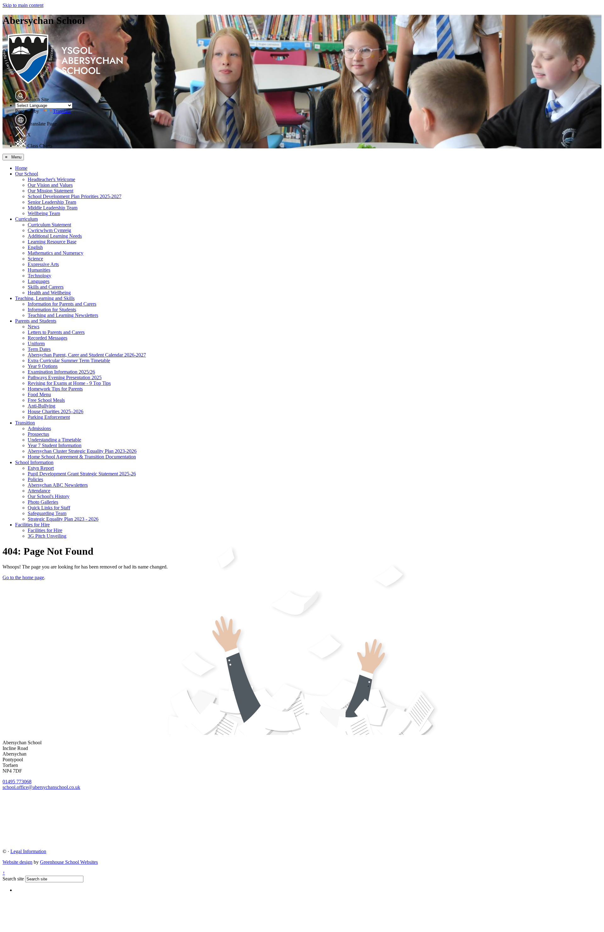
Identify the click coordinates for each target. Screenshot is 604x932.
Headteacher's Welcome (51, 179)
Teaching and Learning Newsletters (63, 315)
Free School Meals (46, 400)
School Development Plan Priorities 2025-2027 (74, 196)
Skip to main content (23, 5)
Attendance (39, 490)
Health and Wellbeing (49, 292)
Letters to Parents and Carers (56, 332)
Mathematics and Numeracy (55, 253)
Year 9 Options (43, 366)
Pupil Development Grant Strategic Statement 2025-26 (82, 473)
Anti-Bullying (41, 405)
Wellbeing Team (44, 213)
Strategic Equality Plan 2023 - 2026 (63, 519)
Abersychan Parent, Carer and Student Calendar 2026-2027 (87, 355)
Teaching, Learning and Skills (45, 298)
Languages (38, 281)
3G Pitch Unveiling (47, 536)
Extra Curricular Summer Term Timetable (69, 360)
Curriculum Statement (49, 224)
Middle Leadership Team (52, 207)
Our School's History (49, 496)
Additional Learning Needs (55, 236)
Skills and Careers (46, 287)
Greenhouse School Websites (69, 862)
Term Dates (39, 349)
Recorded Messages (47, 338)
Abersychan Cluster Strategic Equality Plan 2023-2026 (82, 451)
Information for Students (52, 309)
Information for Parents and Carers (62, 304)
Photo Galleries (43, 502)
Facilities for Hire (32, 524)
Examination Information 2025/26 (61, 371)
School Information (34, 462)
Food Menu (39, 394)
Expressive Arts (43, 264)
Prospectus (38, 434)
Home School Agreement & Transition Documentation (82, 456)
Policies (35, 479)
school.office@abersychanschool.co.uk (41, 787)
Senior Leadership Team (52, 202)
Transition (25, 422)
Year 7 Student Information (54, 445)
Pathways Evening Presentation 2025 (65, 377)
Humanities (39, 270)
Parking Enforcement (49, 417)
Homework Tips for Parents (55, 388)
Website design (17, 862)
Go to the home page (23, 577)
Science (35, 258)
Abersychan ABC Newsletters (58, 485)
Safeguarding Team (47, 513)
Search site (13, 878)
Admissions (39, 428)
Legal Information (28, 851)
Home (21, 168)
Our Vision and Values (50, 185)
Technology (39, 275)
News (33, 326)
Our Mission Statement (50, 190)
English (35, 247)
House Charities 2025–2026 (55, 411)
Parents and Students (35, 321)
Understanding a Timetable (54, 439)
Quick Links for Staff (49, 507)
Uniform (36, 343)
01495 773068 (17, 781)
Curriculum (26, 219)
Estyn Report (41, 468)
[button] (20, 95)
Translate (62, 111)
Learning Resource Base (52, 241)
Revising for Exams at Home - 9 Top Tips (69, 383)
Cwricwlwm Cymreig (49, 230)
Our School (26, 173)
